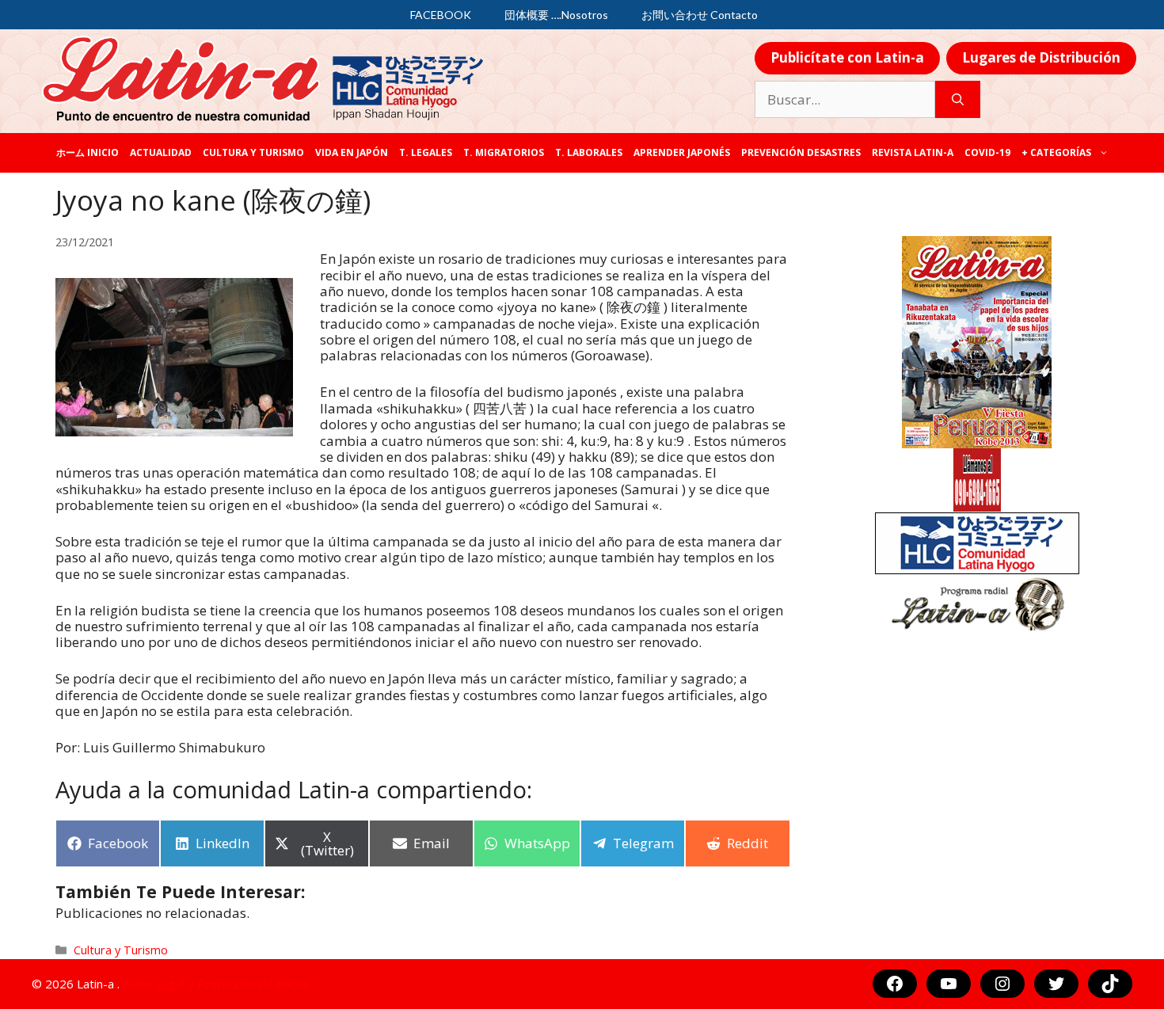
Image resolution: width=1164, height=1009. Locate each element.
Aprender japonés (681, 152)
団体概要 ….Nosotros (556, 14)
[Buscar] (957, 100)
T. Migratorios (503, 152)
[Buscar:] (845, 100)
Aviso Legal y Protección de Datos (216, 984)
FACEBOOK (440, 14)
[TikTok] (1110, 983)
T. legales (425, 152)
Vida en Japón (351, 152)
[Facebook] (895, 983)
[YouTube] (948, 983)
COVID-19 (987, 152)
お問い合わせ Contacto (699, 14)
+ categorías (1056, 152)
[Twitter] (1056, 983)
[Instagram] (1002, 983)
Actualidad (161, 152)
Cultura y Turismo (253, 152)
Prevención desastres (801, 152)
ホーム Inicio (87, 152)
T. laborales (588, 152)
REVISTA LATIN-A (912, 152)
